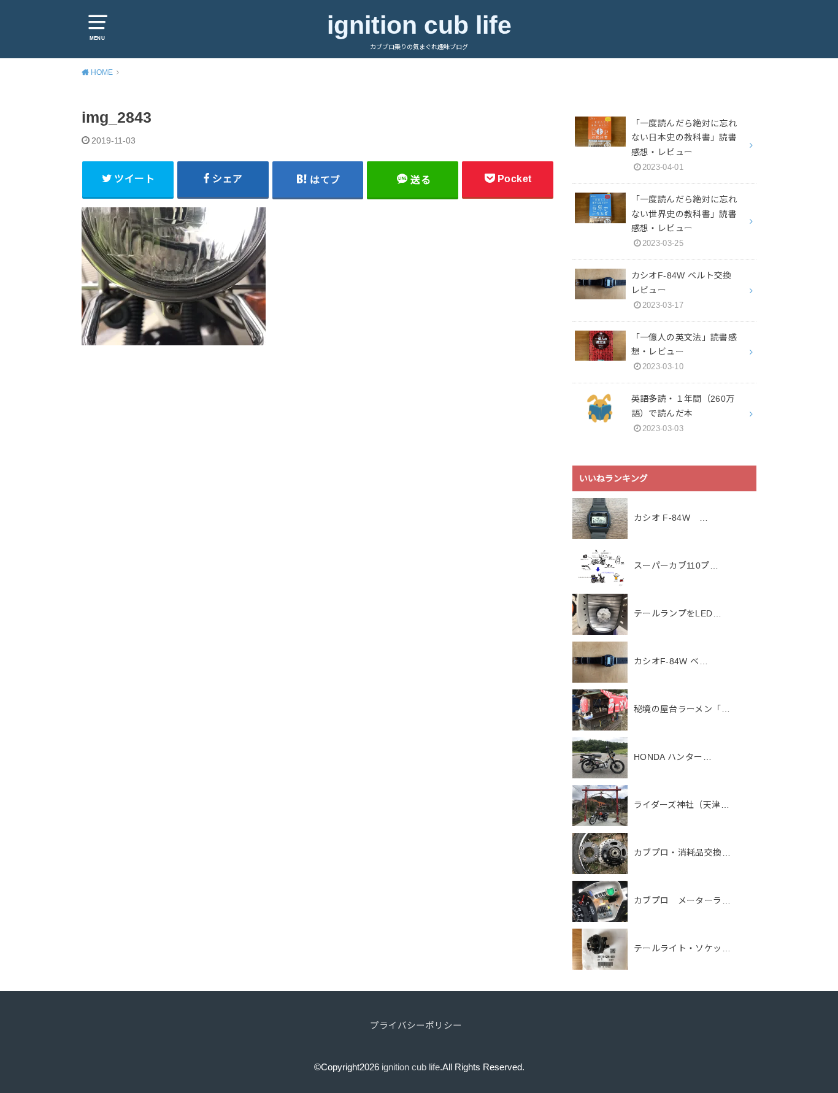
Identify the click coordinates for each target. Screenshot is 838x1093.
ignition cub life (419, 25)
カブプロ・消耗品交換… (682, 852)
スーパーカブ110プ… (676, 565)
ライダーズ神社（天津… (681, 805)
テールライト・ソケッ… (682, 948)
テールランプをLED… (677, 613)
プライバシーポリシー (416, 1025)
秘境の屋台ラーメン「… (682, 709)
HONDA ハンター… (673, 757)
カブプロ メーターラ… (682, 900)
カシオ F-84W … (671, 518)
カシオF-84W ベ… (671, 661)
